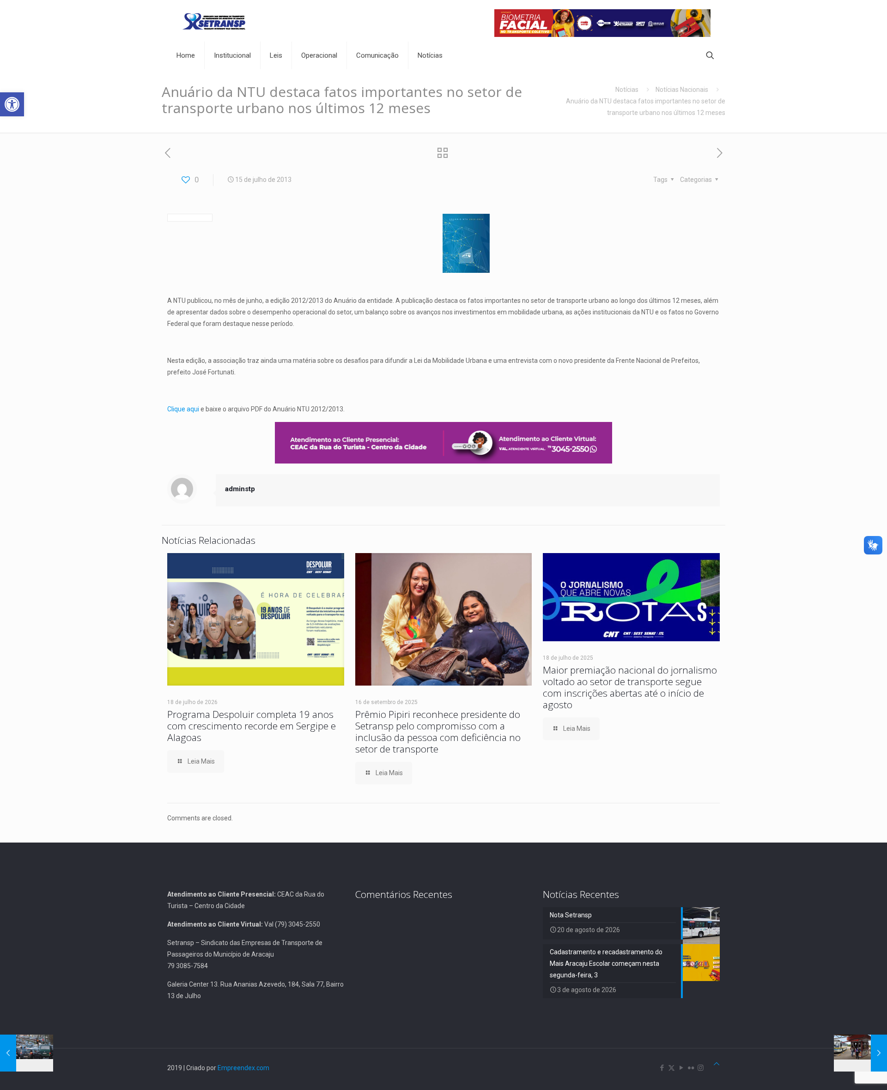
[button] (12, 104)
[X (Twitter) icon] (671, 1068)
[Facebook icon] (661, 1068)
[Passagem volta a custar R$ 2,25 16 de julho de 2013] (860, 1053)
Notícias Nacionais (682, 89)
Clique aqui (183, 409)
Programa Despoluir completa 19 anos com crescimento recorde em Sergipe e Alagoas (251, 726)
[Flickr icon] (690, 1068)
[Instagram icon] (700, 1068)
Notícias (626, 89)
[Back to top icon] (716, 1064)
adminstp (240, 489)
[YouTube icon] (681, 1068)
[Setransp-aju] (214, 21)
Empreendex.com (243, 1068)
